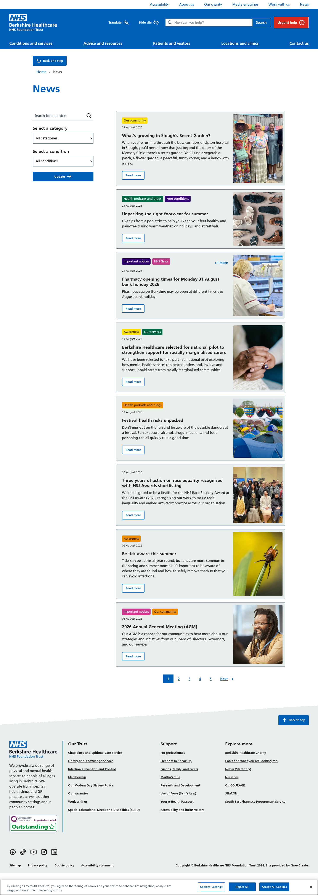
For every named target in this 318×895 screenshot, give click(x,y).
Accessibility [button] (159, 4)
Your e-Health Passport (177, 802)
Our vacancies (78, 793)
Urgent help (287, 22)
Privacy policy (38, 865)
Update (59, 176)
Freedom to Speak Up (176, 761)
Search (261, 22)
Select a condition (51, 151)
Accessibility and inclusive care (182, 810)
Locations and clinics (240, 43)
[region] (159, 887)
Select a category (50, 128)
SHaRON (231, 793)
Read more (135, 176)
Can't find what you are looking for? (251, 761)
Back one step (53, 61)
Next (224, 679)
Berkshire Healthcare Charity (245, 753)
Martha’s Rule (170, 777)
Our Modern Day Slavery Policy (90, 785)
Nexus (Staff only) (238, 769)
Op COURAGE (235, 785)
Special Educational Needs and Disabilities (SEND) (104, 810)
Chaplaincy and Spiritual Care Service (95, 753)
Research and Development (180, 785)
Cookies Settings (211, 887)
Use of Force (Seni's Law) (178, 793)
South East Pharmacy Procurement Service (255, 802)
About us (186, 4)
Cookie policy (64, 865)
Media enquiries (245, 4)
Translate (115, 22)
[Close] (311, 887)
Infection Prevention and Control (92, 769)
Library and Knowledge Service (90, 761)
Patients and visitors (171, 43)
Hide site (145, 22)
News (304, 4)
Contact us (299, 43)
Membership (77, 777)
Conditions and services (30, 43)
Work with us (279, 4)
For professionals (173, 753)
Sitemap (15, 865)
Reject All (242, 887)
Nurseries (231, 777)
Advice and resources (103, 43)
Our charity (213, 4)
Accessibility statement (97, 865)
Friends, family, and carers (179, 769)
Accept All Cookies (274, 887)
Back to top (297, 720)
